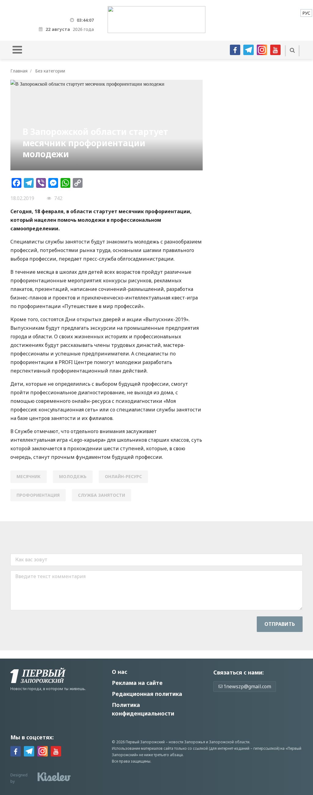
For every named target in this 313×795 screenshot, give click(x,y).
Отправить (279, 624)
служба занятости (101, 495)
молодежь (73, 476)
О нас (119, 671)
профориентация (38, 495)
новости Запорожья (187, 742)
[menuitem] (306, 13)
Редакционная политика (147, 693)
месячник (29, 476)
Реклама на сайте (137, 682)
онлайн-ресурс (123, 476)
